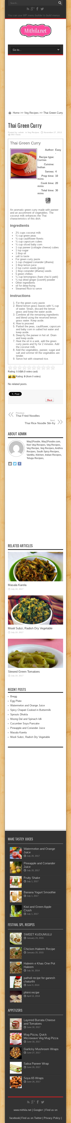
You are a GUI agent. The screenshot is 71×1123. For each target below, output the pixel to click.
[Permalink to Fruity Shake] (16, 886)
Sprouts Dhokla (19, 714)
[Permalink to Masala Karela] (35, 580)
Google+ (38, 1109)
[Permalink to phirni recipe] (16, 1001)
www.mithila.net (22, 1109)
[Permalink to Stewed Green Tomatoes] (35, 667)
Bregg (13, 696)
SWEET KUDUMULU (38, 934)
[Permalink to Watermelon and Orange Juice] (16, 857)
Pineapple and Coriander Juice (27, 728)
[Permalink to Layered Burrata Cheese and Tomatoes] (16, 1029)
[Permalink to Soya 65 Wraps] (16, 1087)
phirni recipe (31, 992)
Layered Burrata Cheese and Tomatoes (39, 1021)
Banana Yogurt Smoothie (40, 892)
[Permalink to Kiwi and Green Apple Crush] (16, 915)
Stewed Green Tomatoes (24, 671)
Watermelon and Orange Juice (27, 705)
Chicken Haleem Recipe (39, 949)
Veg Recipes (31, 112)
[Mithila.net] (35, 34)
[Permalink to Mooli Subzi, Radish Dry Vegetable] (35, 623)
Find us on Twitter (31, 1118)
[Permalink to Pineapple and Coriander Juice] (16, 872)
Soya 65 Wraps (34, 1078)
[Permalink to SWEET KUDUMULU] (16, 943)
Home (16, 112)
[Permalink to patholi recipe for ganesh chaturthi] (16, 987)
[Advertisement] (35, 83)
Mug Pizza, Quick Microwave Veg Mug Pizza (41, 1036)
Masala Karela (17, 585)
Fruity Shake (32, 877)
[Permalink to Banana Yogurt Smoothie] (16, 901)
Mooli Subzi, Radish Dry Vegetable (30, 628)
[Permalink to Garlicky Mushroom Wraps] (16, 1058)
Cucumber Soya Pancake (24, 723)
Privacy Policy (52, 1118)
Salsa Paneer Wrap (36, 1063)
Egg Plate (15, 700)
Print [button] (48, 202)
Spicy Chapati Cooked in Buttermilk (30, 709)
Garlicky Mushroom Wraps (41, 1049)
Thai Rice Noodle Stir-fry (40, 422)
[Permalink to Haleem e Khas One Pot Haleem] (16, 972)
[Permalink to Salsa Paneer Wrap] (16, 1072)
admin (21, 132)
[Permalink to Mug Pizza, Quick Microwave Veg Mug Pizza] (16, 1043)
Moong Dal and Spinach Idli (26, 719)
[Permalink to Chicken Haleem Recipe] (16, 958)
